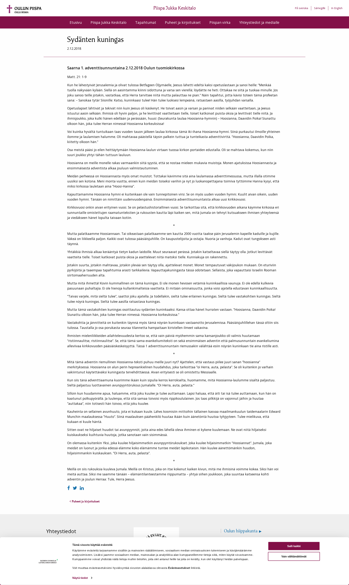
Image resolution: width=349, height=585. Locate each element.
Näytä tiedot (80, 577)
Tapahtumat (145, 22)
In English (336, 8)
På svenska (301, 8)
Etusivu (76, 22)
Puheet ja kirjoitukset (183, 22)
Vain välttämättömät (293, 556)
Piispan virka (219, 22)
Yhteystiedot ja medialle (259, 22)
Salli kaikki (294, 546)
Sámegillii (319, 8)
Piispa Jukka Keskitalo (109, 22)
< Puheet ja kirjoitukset (84, 501)
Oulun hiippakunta (241, 531)
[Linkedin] (82, 488)
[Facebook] (69, 488)
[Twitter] (75, 488)
